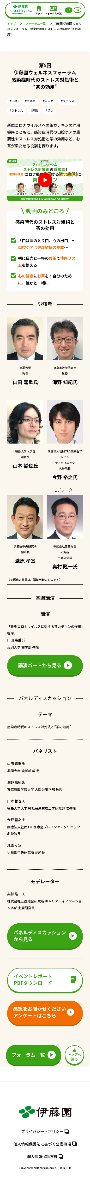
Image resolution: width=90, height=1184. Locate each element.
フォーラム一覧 (53, 13)
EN (77, 10)
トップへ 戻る (74, 1057)
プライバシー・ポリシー (42, 1131)
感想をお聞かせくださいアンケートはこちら (39, 1012)
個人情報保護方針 (42, 1156)
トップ (38, 13)
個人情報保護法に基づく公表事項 (42, 1144)
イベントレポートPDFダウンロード (33, 979)
